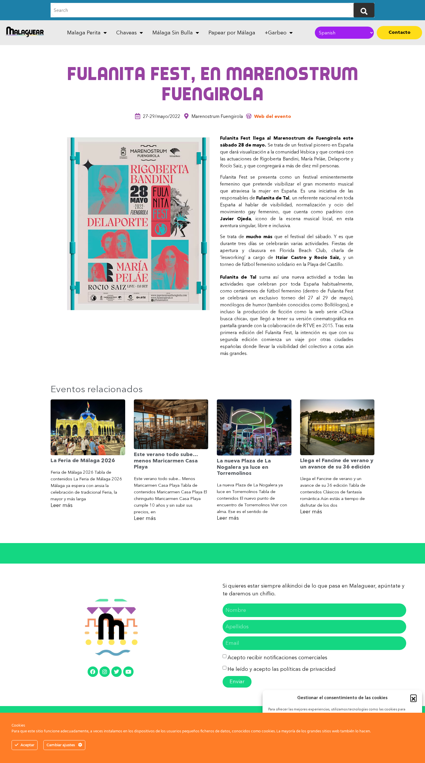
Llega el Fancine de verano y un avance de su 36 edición (336, 463)
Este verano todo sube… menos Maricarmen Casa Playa (166, 460)
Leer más (62, 505)
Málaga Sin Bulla (172, 32)
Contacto (400, 32)
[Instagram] (104, 671)
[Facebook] (93, 671)
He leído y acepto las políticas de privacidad (282, 669)
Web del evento (272, 116)
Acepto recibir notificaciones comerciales (277, 657)
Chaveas (126, 32)
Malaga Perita (84, 32)
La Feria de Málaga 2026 (83, 460)
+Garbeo (276, 32)
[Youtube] (128, 671)
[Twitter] (116, 671)
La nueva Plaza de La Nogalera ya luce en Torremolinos (244, 467)
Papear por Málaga (231, 32)
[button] (413, 698)
